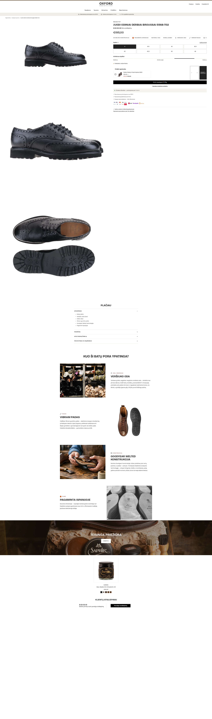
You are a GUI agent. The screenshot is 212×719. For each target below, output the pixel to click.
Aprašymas (106, 311)
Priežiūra (113, 10)
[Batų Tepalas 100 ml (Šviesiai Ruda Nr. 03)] (111, 592)
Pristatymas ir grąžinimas (106, 341)
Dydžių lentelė (203, 42)
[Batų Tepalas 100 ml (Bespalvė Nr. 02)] (104, 592)
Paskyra (191, 4)
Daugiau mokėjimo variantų (160, 86)
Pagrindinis (8, 17)
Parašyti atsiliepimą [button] (120, 605)
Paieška (198, 4)
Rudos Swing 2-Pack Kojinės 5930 (132, 72)
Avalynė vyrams (15, 17)
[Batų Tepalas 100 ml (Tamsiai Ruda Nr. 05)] (106, 592)
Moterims (105, 10)
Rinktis (106, 541)
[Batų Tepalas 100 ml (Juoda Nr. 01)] (106, 570)
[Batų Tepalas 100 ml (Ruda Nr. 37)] (108, 592)
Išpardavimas (123, 10)
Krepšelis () (205, 4)
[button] (117, 28)
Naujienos (88, 10)
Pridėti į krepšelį (203, 73)
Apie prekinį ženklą (106, 336)
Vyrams (96, 10)
